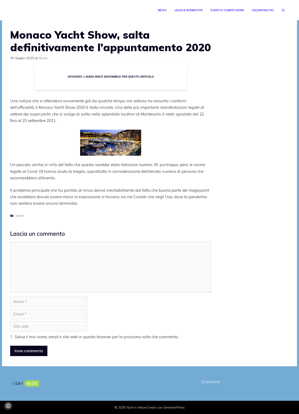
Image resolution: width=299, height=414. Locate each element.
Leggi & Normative (189, 10)
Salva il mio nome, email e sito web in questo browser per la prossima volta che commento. (97, 336)
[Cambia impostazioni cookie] (8, 406)
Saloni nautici (263, 10)
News (162, 10)
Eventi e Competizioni (227, 10)
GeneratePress (174, 407)
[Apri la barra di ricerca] (283, 10)
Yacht (19, 216)
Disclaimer (210, 381)
